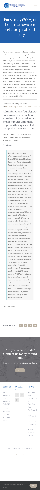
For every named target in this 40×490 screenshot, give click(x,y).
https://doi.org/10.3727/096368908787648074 (22, 107)
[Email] (35, 325)
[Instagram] (17, 400)
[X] (25, 325)
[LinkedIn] (30, 325)
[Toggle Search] (29, 5)
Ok (33, 485)
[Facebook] (21, 325)
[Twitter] (22, 395)
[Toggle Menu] (35, 5)
